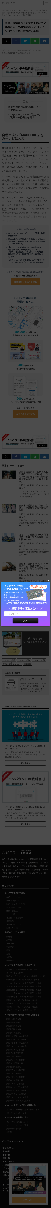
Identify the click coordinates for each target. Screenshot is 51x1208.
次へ (25, 620)
